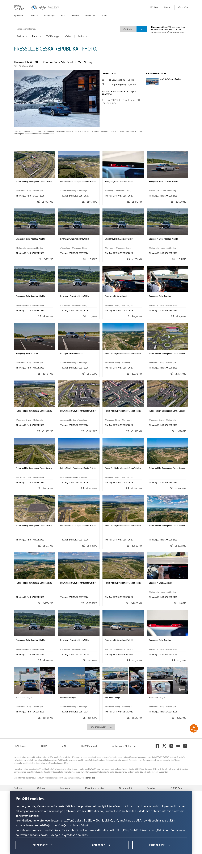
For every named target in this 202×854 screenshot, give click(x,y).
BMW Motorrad (89, 746)
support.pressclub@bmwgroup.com (167, 32)
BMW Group (20, 746)
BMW (44, 746)
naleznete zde (89, 778)
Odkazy (41, 788)
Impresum (65, 788)
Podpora (18, 788)
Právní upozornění (94, 788)
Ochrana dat (125, 788)
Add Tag (127, 28)
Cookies (151, 788)
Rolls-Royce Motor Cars (123, 746)
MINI (64, 746)
